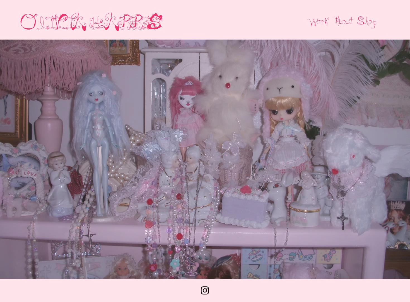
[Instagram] (204, 290)
